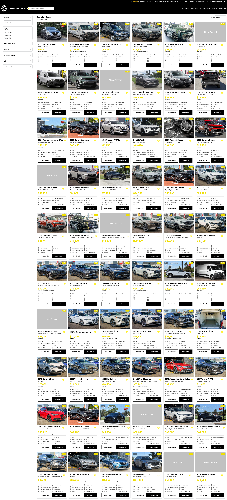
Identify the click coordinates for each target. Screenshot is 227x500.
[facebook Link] (224, 2)
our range (185, 8)
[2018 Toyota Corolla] (83, 367)
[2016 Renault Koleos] (210, 223)
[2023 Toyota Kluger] (179, 319)
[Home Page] (4, 8)
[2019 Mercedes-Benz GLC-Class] (179, 367)
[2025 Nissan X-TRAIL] (147, 319)
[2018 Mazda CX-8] (147, 175)
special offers (196, 8)
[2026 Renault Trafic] (147, 414)
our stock (206, 8)
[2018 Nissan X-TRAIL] (115, 128)
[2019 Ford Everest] (179, 223)
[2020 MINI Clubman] (147, 367)
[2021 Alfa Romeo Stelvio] (52, 414)
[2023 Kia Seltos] (115, 367)
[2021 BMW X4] (52, 271)
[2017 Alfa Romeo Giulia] (83, 319)
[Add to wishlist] (63, 45)
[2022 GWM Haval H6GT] (115, 271)
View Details (45, 65)
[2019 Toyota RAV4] (210, 367)
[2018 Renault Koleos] (52, 367)
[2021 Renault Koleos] (52, 32)
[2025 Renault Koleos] (83, 223)
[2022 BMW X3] (147, 128)
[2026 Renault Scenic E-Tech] (179, 414)
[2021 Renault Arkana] (83, 462)
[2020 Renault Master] (83, 32)
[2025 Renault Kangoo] (115, 32)
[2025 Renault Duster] (147, 32)
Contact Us (59, 65)
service (214, 8)
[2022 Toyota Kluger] (83, 271)
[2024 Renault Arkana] (115, 175)
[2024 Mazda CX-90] (147, 462)
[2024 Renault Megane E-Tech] (52, 128)
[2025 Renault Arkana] (83, 128)
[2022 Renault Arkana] (115, 462)
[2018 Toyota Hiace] (210, 319)
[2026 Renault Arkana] (83, 414)
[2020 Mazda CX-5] (147, 223)
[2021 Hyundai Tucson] (147, 80)
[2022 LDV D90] (210, 175)
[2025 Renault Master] (210, 271)
